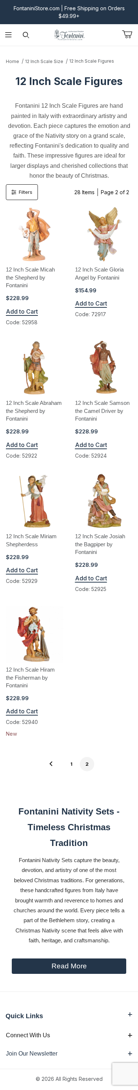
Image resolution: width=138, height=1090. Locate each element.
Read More (69, 966)
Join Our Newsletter (31, 1053)
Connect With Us (28, 1035)
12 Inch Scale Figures (91, 61)
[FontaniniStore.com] (69, 34)
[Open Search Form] (26, 35)
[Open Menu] (8, 35)
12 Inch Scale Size (44, 61)
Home (12, 61)
